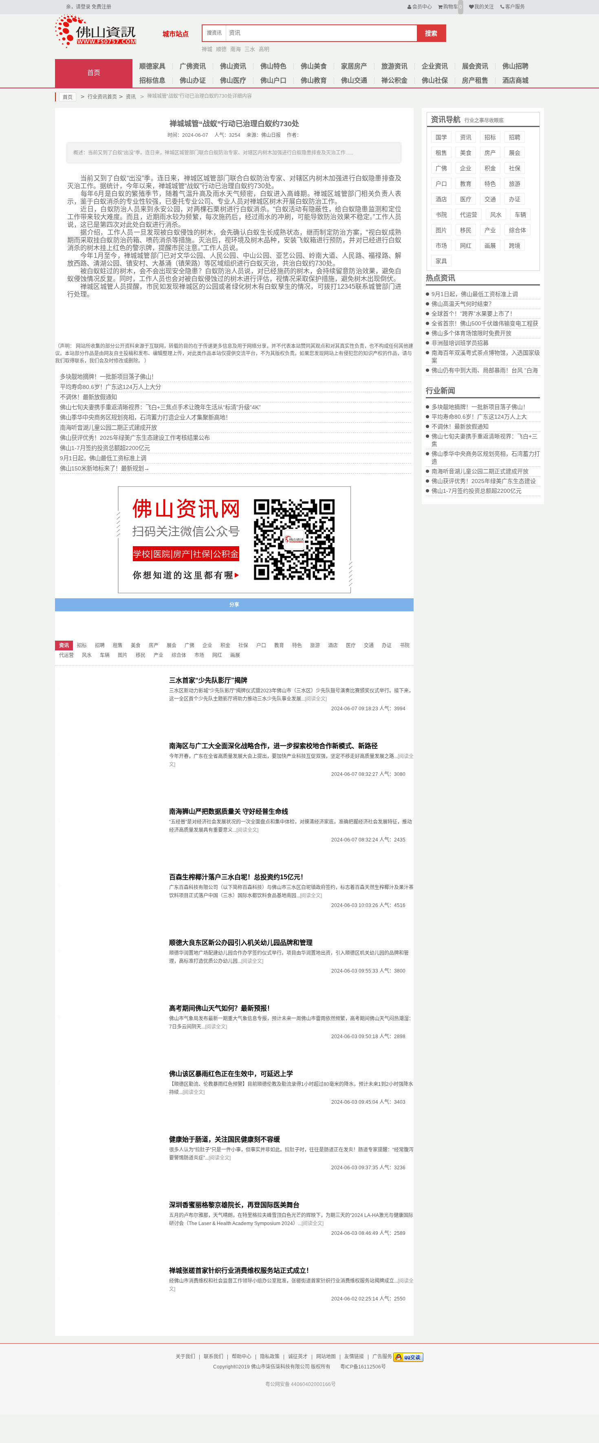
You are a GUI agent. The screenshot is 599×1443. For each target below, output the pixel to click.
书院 (441, 214)
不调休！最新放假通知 (460, 426)
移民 (465, 230)
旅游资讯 (394, 66)
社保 (514, 168)
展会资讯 (475, 66)
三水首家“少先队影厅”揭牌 (208, 680)
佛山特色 (273, 66)
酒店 (441, 199)
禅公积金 (394, 80)
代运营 (468, 214)
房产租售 (475, 80)
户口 (441, 183)
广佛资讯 (193, 66)
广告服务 (382, 1357)
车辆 (520, 214)
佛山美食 (314, 66)
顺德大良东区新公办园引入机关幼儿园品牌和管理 (241, 942)
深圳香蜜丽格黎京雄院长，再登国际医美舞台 (234, 1204)
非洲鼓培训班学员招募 (460, 343)
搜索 (431, 33)
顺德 (221, 49)
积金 (490, 168)
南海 (235, 49)
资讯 (127, 96)
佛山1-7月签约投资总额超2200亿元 (477, 491)
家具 (441, 261)
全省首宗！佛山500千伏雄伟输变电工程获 (485, 323)
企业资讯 (435, 66)
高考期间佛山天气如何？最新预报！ (221, 1008)
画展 (490, 245)
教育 (465, 183)
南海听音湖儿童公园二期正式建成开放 (480, 471)
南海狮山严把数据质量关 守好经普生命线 (228, 811)
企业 (465, 168)
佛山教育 (314, 80)
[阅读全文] (316, 699)
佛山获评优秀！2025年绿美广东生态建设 (484, 481)
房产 (490, 152)
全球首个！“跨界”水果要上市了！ (473, 313)
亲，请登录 (78, 7)
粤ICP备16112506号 (363, 1367)
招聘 (514, 137)
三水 (249, 49)
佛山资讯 (233, 66)
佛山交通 (354, 80)
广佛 (441, 168)
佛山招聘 (515, 66)
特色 (490, 183)
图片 (441, 230)
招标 (490, 137)
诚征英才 (298, 1357)
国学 (441, 137)
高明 (264, 49)
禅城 (207, 49)
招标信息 (152, 80)
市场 (441, 245)
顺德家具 (152, 66)
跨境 (514, 245)
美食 (465, 152)
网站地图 (326, 1357)
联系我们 (213, 1357)
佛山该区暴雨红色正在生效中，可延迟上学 (231, 1073)
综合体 (517, 230)
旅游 (514, 183)
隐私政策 (270, 1357)
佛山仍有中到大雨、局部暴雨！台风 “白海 (485, 370)
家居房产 (354, 66)
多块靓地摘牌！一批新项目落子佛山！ (480, 407)
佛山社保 (435, 80)
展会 (514, 152)
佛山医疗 (233, 80)
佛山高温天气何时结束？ (463, 304)
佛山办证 (193, 80)
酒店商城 (515, 80)
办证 (514, 199)
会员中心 (422, 7)
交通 (490, 199)
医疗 (465, 199)
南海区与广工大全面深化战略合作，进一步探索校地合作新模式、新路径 (273, 745)
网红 (465, 245)
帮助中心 (241, 1357)
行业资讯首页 (99, 96)
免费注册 (101, 7)
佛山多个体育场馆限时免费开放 (471, 333)
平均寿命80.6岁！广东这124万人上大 (479, 416)
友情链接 (354, 1357)
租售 (441, 152)
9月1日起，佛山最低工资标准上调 (475, 294)
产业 (490, 230)
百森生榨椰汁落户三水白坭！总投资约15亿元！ (238, 877)
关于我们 (185, 1357)
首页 (93, 72)
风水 (496, 214)
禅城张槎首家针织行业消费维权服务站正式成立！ (241, 1270)
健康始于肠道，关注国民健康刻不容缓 (224, 1139)
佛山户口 (273, 80)
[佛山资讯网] (96, 31)
